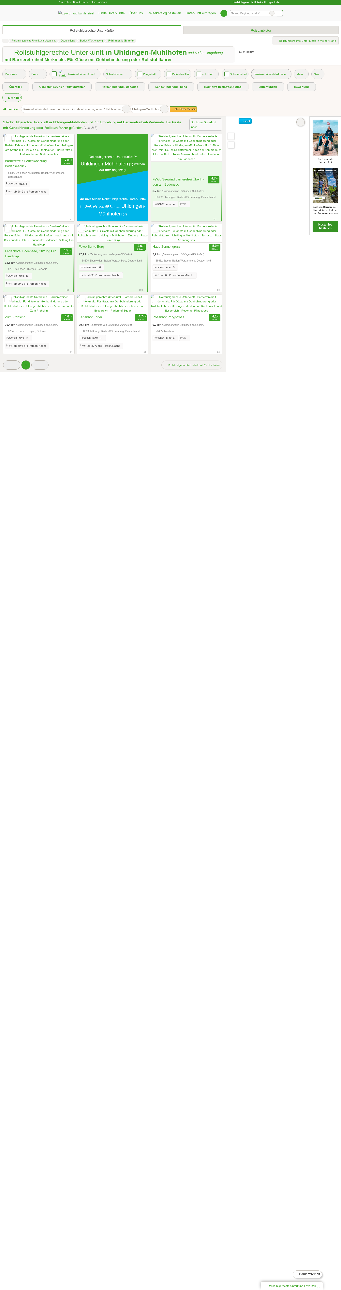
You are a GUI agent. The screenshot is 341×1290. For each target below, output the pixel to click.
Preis (34, 74)
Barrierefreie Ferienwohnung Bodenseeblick (26, 163)
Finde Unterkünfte (111, 13)
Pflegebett (149, 74)
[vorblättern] (64, 145)
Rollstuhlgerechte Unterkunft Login (253, 2)
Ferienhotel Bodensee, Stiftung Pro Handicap (30, 253)
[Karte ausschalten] (300, 122)
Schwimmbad (238, 74)
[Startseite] (5, 41)
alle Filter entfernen (185, 109)
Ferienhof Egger (90, 317)
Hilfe (276, 2)
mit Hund (207, 74)
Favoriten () (294, 1285)
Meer (300, 74)
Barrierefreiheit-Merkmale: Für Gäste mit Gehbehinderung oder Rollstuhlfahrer (72, 109)
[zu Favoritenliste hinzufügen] (8, 138)
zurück (246, 121)
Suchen (279, 13)
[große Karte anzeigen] (231, 136)
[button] (11, 365)
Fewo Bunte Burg (91, 246)
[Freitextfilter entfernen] (271, 13)
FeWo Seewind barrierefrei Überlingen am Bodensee (178, 181)
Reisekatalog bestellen (164, 13)
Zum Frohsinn (15, 317)
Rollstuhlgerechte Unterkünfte (92, 30)
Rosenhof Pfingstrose (168, 317)
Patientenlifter (180, 74)
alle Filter (14, 97)
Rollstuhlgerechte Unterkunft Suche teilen (193, 365)
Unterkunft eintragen (201, 13)
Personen (11, 74)
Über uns (136, 13)
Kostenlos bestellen (325, 226)
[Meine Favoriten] (224, 13)
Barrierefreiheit (309, 1274)
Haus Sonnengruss (167, 246)
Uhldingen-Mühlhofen (145, 109)
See (316, 74)
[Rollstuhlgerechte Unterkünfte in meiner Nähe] (231, 145)
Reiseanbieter (261, 30)
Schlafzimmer (114, 74)
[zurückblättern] (13, 145)
